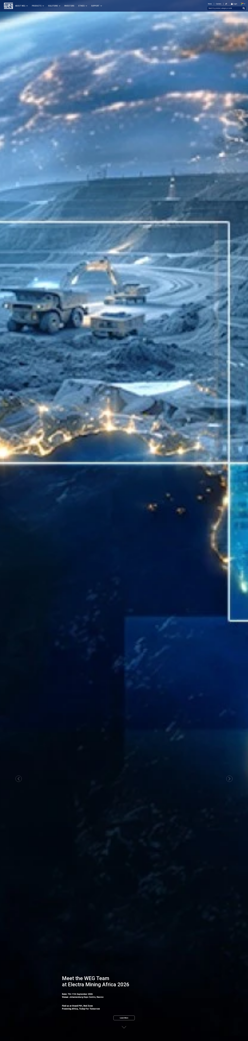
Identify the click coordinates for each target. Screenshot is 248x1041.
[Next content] (124, 1025)
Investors (69, 6)
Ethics (81, 6)
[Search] (244, 8)
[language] (242, 4)
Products (36, 6)
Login (235, 4)
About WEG (20, 6)
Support (95, 6)
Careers (218, 4)
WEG (7, 6)
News (210, 4)
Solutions (53, 6)
